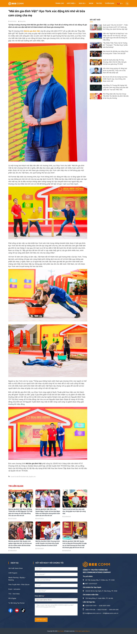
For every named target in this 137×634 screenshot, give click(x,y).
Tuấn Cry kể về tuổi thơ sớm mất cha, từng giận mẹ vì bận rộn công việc (74, 511)
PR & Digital (12, 598)
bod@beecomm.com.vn (93, 613)
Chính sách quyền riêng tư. (82, 631)
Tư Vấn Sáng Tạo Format (16, 603)
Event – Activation (14, 589)
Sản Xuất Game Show (15, 568)
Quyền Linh (32, 476)
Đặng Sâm (22, 21)
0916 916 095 (114, 609)
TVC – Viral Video (14, 594)
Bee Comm (61, 631)
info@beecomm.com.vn (110, 613)
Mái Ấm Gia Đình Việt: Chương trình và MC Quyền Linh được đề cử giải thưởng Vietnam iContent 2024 (48, 543)
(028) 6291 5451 (91, 605)
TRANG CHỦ (59, 3)
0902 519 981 (102, 609)
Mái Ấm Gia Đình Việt (22, 476)
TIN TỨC (99, 3)
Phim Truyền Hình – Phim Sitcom (18, 584)
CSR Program (12, 573)
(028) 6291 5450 (104, 605)
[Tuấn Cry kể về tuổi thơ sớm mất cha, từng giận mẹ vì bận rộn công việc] (74, 498)
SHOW (91, 3)
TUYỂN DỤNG (109, 3)
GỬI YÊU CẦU (41, 620)
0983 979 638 (90, 609)
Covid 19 (13, 476)
